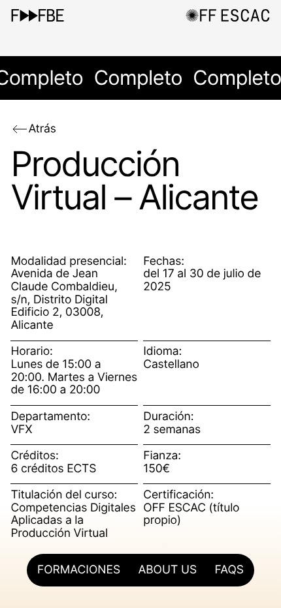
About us (167, 570)
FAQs (229, 570)
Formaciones (78, 570)
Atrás (42, 129)
